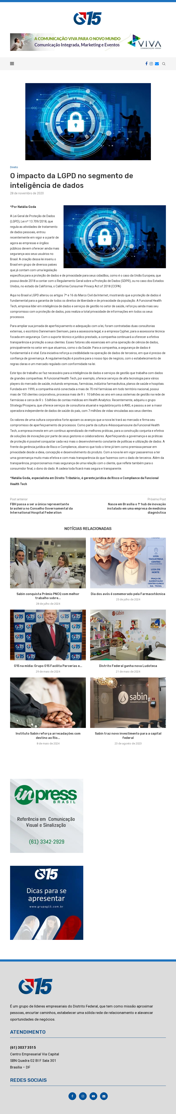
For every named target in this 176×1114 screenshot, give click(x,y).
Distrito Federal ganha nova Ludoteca (128, 666)
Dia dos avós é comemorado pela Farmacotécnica (128, 594)
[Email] (157, 64)
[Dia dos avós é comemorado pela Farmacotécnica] (128, 563)
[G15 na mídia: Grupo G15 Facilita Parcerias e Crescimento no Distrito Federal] (48, 635)
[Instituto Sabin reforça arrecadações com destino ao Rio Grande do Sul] (48, 702)
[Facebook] (146, 64)
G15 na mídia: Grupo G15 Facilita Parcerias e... (48, 666)
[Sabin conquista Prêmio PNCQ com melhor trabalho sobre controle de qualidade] (48, 563)
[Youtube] (93, 1096)
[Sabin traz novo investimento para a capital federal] (128, 702)
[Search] (164, 64)
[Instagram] (151, 64)
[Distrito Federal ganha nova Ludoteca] (128, 635)
